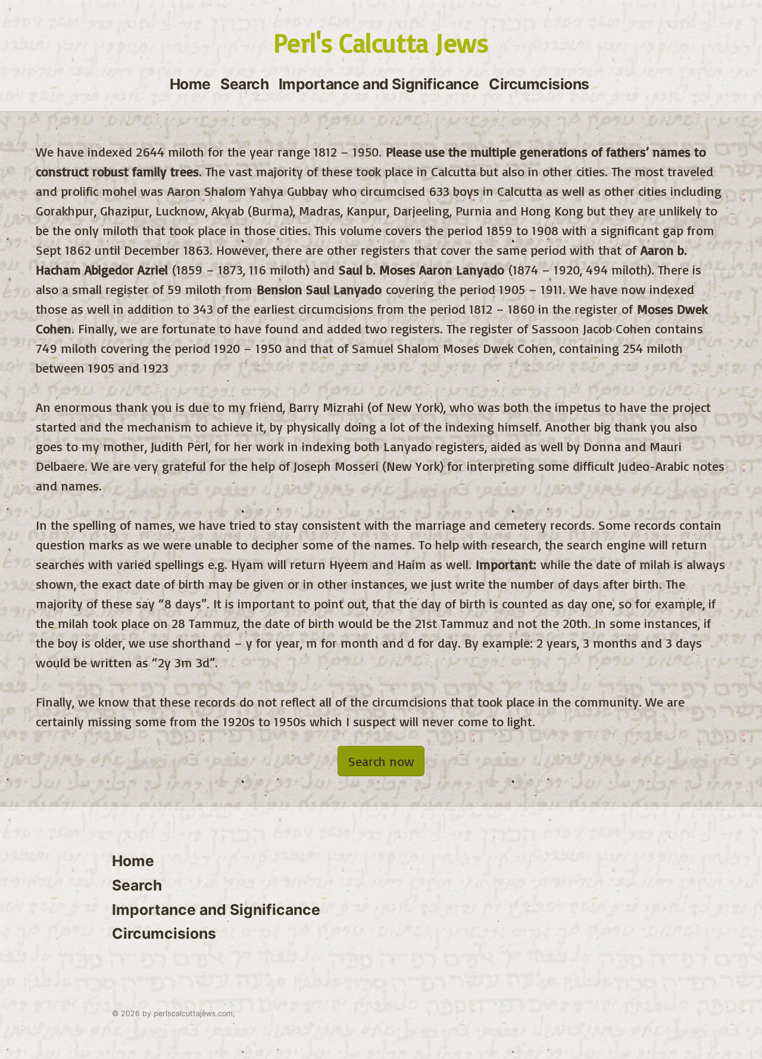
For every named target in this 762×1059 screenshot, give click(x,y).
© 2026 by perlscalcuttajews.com (172, 1013)
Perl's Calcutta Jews (381, 42)
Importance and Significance (379, 84)
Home (190, 84)
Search (244, 84)
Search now (381, 761)
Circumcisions (539, 84)
